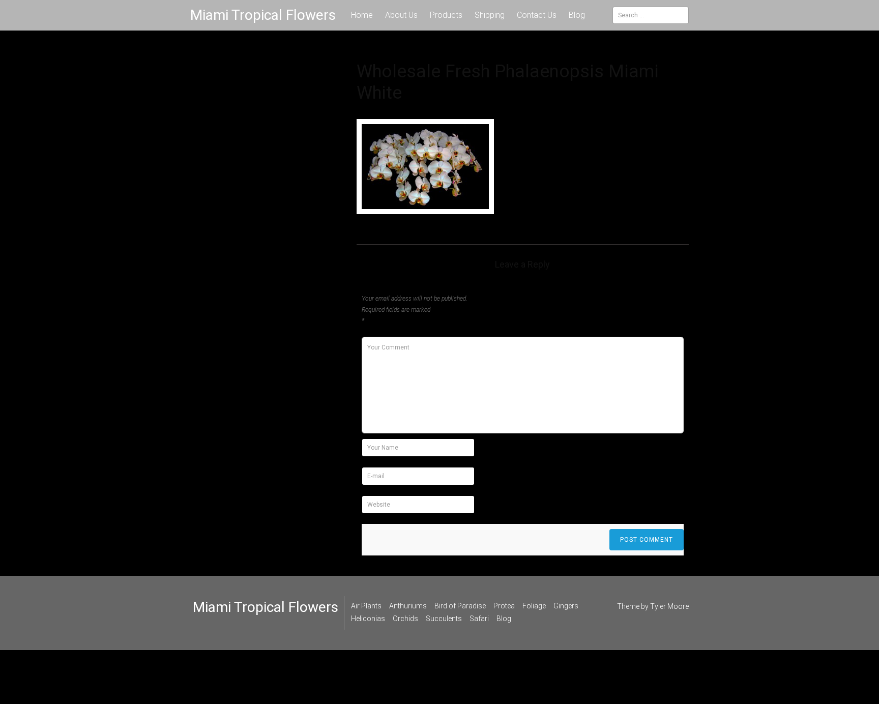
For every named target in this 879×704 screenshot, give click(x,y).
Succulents (444, 618)
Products (446, 15)
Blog (577, 15)
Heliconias (368, 618)
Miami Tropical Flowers (263, 15)
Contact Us (536, 15)
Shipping (490, 15)
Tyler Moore (669, 606)
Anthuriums (408, 606)
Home (362, 15)
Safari (479, 618)
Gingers (565, 606)
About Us (401, 15)
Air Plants (366, 606)
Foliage (534, 606)
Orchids (405, 618)
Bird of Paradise (460, 606)
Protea (504, 606)
